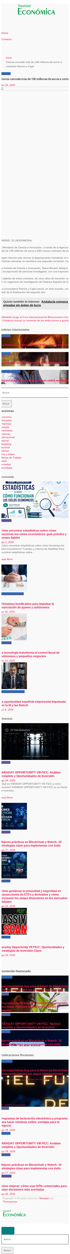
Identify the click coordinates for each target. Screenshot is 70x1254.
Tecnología (6, 467)
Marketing (5, 444)
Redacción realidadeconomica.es (46, 1079)
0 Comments (18, 1105)
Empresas (5, 423)
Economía (5, 417)
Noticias (5, 371)
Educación (6, 420)
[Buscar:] (35, 392)
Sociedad (5, 73)
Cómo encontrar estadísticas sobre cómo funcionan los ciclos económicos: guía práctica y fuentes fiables (33, 534)
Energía (4, 427)
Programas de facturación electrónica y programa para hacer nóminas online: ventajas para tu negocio (33, 1007)
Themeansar (10, 1201)
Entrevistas (6, 430)
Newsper (44, 1198)
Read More (6, 559)
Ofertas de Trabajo (10, 457)
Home (4, 33)
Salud (3, 461)
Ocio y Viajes (7, 454)
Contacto (6, 39)
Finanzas (5, 433)
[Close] (7, 1230)
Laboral (4, 440)
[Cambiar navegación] (14, 10)
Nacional (5, 447)
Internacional (7, 437)
